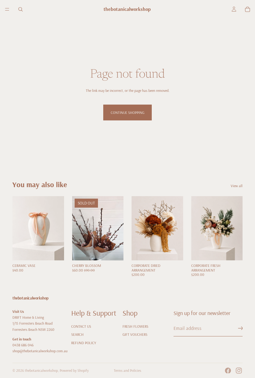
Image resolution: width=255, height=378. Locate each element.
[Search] (20, 9)
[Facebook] (228, 370)
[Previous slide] (138, 228)
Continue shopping (127, 112)
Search (77, 334)
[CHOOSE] (173, 251)
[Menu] (7, 9)
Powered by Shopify (74, 370)
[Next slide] (176, 228)
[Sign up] (240, 328)
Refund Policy (83, 342)
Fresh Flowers (135, 326)
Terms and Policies (127, 370)
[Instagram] (239, 370)
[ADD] (54, 251)
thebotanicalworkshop (41, 370)
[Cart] (247, 9)
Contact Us (81, 326)
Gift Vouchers (135, 334)
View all (237, 185)
